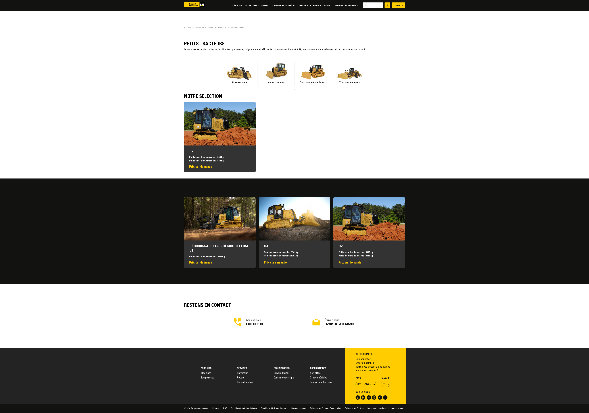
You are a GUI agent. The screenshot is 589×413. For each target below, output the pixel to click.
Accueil (187, 28)
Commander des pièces (283, 6)
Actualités (315, 373)
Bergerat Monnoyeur (346, 6)
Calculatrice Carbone (321, 382)
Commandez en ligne (283, 378)
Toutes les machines (204, 28)
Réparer (241, 378)
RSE (225, 408)
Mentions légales (298, 408)
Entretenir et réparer (257, 6)
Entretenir (242, 373)
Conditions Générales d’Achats (274, 408)
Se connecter (363, 359)
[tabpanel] (239, 72)
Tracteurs (222, 28)
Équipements (207, 378)
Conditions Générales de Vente (244, 408)
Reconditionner (245, 382)
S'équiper (237, 6)
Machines (206, 373)
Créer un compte (365, 363)
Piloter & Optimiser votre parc (315, 6)
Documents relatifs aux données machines (386, 408)
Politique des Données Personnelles (325, 408)
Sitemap (215, 408)
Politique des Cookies (354, 408)
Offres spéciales (318, 378)
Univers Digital (281, 373)
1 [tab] (294, 89)
